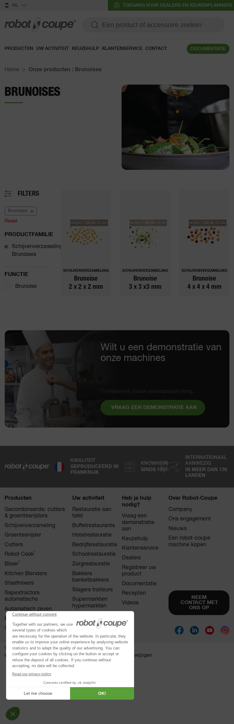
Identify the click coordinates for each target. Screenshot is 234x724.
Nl (15, 5)
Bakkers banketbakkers (90, 577)
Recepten (134, 593)
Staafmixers (19, 583)
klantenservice (122, 48)
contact (156, 48)
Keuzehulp (85, 48)
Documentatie (139, 583)
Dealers (131, 558)
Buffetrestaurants (93, 525)
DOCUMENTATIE (208, 49)
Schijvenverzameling (37, 246)
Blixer (12, 564)
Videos (130, 603)
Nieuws (177, 528)
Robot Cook (20, 554)
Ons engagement (189, 519)
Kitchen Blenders (26, 573)
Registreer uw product (139, 571)
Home (12, 69)
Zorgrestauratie (91, 564)
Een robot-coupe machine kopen (189, 541)
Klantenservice (140, 548)
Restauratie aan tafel (91, 513)
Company (180, 509)
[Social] (179, 630)
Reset (11, 221)
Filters (28, 193)
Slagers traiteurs (92, 590)
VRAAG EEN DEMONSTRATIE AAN (154, 407)
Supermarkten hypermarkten (89, 602)
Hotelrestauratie (92, 535)
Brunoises (24, 254)
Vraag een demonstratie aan (138, 522)
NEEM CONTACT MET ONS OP (199, 602)
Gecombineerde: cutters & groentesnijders (35, 513)
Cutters (14, 544)
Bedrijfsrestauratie (94, 544)
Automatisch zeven (28, 609)
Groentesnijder (23, 535)
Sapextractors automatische (22, 596)
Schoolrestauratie (94, 554)
